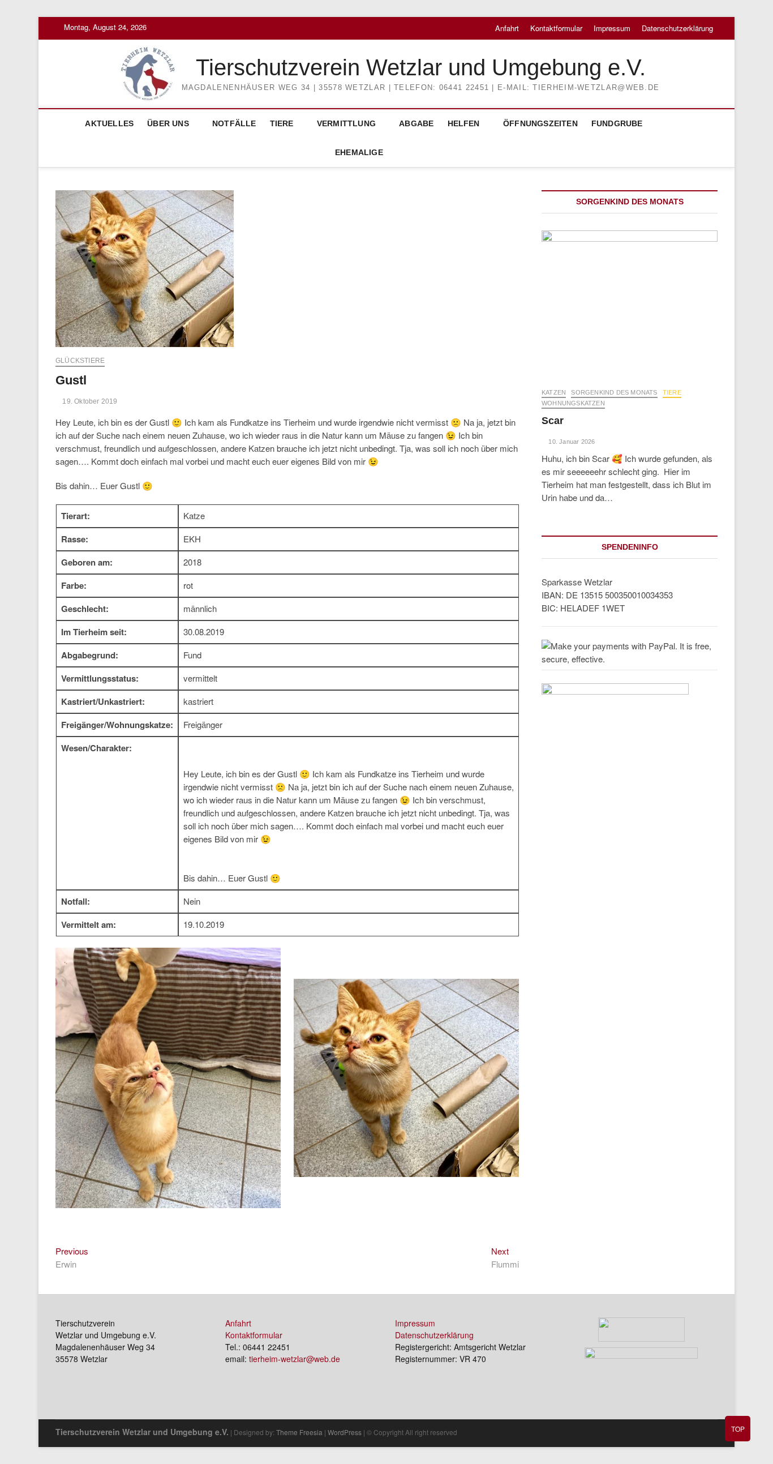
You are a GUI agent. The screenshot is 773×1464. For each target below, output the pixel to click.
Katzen (554, 392)
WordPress (345, 1432)
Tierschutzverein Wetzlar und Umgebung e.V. (421, 67)
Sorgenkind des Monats (614, 392)
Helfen (464, 123)
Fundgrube (617, 123)
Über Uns (168, 123)
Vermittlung (346, 123)
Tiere (282, 123)
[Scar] (630, 303)
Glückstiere (80, 361)
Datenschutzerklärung (677, 28)
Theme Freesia (299, 1432)
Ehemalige (359, 152)
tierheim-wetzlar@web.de (294, 1358)
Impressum (612, 28)
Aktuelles (109, 123)
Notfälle (234, 123)
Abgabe (416, 123)
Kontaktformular (556, 28)
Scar (553, 420)
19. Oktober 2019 (89, 401)
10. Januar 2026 (571, 441)
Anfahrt (507, 28)
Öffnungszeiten (540, 123)
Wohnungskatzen (573, 403)
